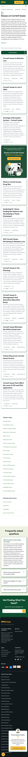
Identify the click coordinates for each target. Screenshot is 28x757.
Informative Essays (5, 693)
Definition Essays (5, 717)
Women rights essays (8, 480)
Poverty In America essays (9, 476)
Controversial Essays (6, 752)
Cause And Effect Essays (7, 712)
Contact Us (3, 656)
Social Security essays (8, 469)
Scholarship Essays (5, 720)
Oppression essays (7, 439)
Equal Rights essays (7, 487)
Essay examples (18, 631)
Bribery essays (6, 436)
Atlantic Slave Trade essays (9, 432)
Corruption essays (7, 472)
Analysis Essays (5, 722)
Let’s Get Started (18, 748)
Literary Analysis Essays (7, 704)
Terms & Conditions (5, 652)
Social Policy (6, 505)
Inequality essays (7, 421)
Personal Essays (5, 706)
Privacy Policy (4, 650)
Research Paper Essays (6, 725)
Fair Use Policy (4, 654)
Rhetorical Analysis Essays (7, 690)
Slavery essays (6, 450)
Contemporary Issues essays (10, 447)
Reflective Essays (5, 709)
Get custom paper (14, 158)
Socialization (6, 509)
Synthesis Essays (5, 695)
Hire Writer (19, 2)
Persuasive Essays (5, 687)
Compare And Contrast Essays (8, 682)
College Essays (4, 685)
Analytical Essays (5, 701)
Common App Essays (6, 698)
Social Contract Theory (8, 513)
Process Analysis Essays (7, 728)
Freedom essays (7, 461)
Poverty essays (6, 458)
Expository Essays (5, 679)
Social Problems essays (8, 483)
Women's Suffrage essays (9, 491)
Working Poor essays (8, 454)
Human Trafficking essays (9, 465)
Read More (3, 42)
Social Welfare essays (8, 425)
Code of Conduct (7, 502)
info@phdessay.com (19, 656)
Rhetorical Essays (5, 714)
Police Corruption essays (9, 443)
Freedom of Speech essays (9, 428)
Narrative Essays (5, 677)
